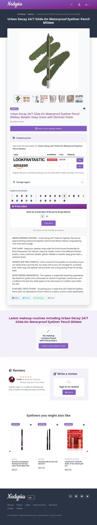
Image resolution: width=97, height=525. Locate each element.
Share (16, 298)
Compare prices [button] (23, 138)
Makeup (22, 14)
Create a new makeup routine (53, 346)
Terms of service (39, 505)
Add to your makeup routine (50, 128)
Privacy (19, 505)
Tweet (27, 298)
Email (52, 298)
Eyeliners (31, 14)
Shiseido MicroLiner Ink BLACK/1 (48, 463)
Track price (48, 223)
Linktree (19, 508)
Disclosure (79, 173)
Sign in (70, 392)
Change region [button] (23, 182)
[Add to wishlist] (84, 108)
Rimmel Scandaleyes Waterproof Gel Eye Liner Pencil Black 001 (20, 464)
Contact (10, 508)
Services (10, 505)
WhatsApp (39, 298)
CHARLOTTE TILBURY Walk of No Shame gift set (74, 464)
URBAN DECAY (18, 122)
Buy (80, 160)
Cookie (27, 505)
